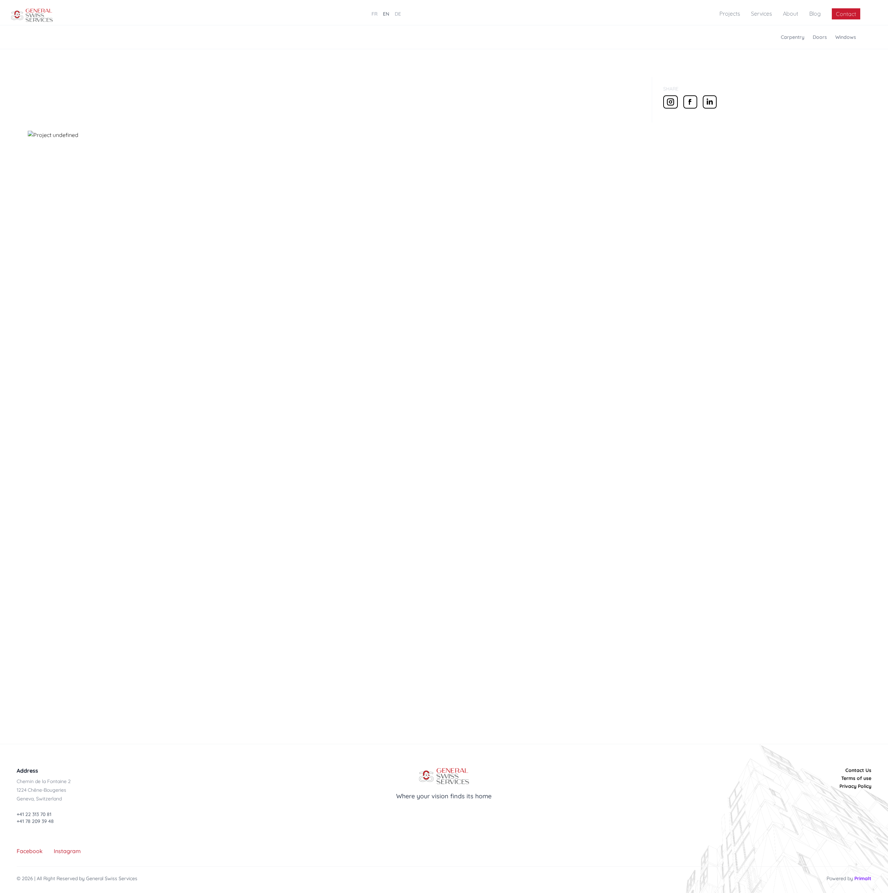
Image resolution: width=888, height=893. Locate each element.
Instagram (67, 851)
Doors (820, 37)
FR (374, 14)
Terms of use (856, 778)
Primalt (862, 878)
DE (398, 14)
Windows (845, 37)
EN (386, 14)
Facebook (30, 851)
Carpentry (792, 37)
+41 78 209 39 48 (35, 821)
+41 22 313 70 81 (34, 814)
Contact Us (858, 770)
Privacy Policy (855, 786)
